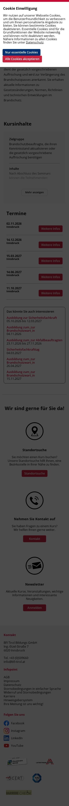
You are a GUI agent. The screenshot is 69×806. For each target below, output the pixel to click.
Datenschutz (34, 42)
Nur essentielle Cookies (21, 52)
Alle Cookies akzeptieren (22, 59)
